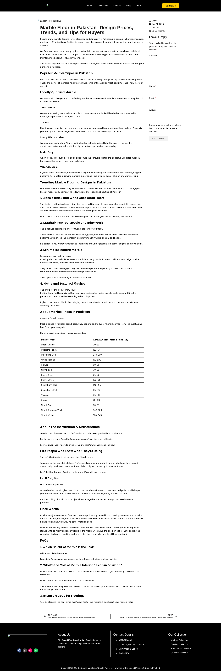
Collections (103, 6)
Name (152, 86)
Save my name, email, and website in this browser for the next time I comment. (165, 128)
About (138, 6)
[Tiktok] (25, 650)
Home (89, 6)
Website (153, 110)
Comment (154, 56)
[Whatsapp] (36, 650)
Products (117, 6)
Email (152, 98)
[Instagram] (30, 650)
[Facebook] (19, 650)
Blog (128, 6)
